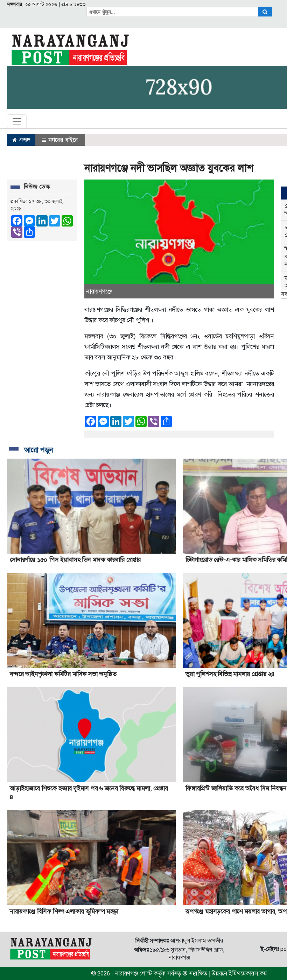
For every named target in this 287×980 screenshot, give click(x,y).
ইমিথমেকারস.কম (248, 973)
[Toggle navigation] (17, 121)
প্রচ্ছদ (24, 139)
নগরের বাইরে (62, 140)
